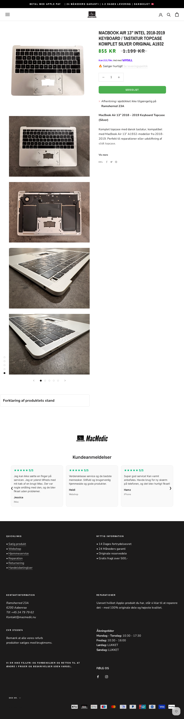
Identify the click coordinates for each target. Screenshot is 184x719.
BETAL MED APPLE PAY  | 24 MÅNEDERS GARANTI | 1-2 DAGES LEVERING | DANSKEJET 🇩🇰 (92, 4)
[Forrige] (33, 380)
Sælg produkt (17, 544)
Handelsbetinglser (20, 568)
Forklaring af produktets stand (28, 400)
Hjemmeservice (18, 553)
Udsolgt (132, 89)
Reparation (15, 558)
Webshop (14, 549)
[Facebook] (107, 162)
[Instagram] (106, 676)
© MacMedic (15, 707)
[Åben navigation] (7, 14)
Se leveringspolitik (135, 66)
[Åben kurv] (177, 14)
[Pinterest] (116, 162)
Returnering (16, 563)
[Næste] (65, 380)
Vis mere (103, 154)
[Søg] (169, 14)
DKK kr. (13, 698)
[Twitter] (111, 162)
